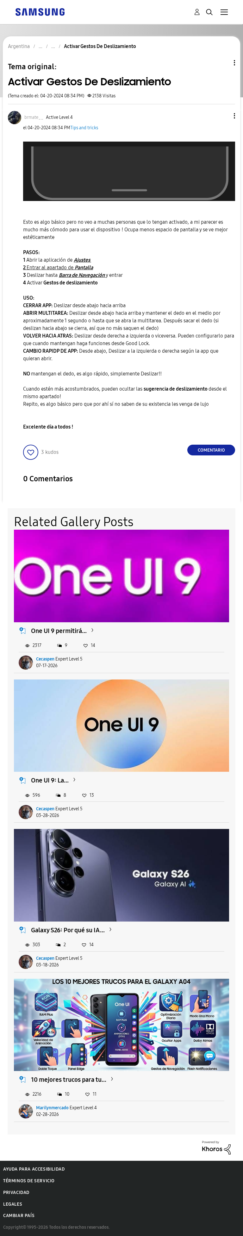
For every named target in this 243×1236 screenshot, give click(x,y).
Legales (12, 1204)
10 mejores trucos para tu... (68, 1079)
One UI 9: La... (50, 780)
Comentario (211, 450)
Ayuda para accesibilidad (34, 1169)
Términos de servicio (29, 1181)
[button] (224, 116)
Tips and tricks (84, 128)
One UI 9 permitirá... (59, 631)
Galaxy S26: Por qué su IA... (68, 930)
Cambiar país (18, 1215)
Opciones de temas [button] (223, 63)
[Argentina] (40, 12)
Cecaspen (45, 659)
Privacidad (16, 1192)
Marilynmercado (52, 1108)
